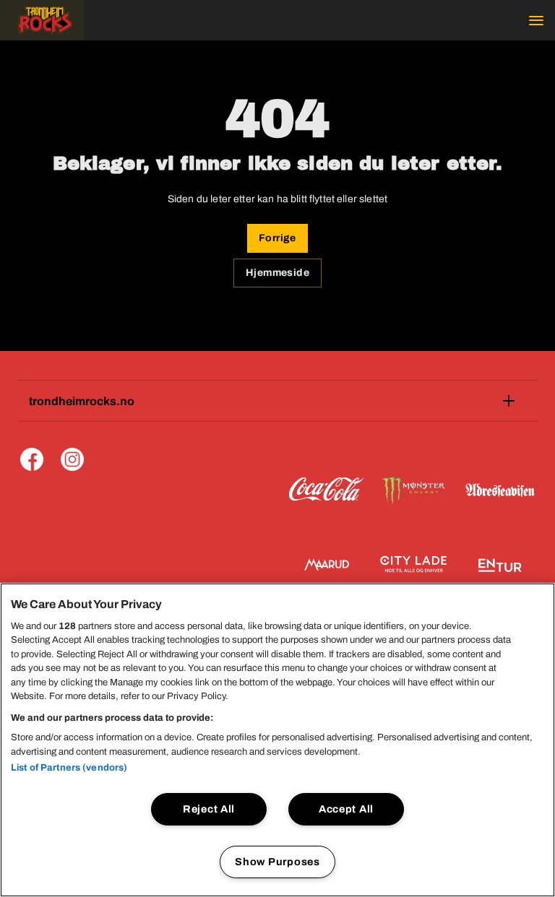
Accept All (346, 809)
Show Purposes (277, 861)
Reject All (209, 809)
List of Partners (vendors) (69, 768)
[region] (277, 740)
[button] (42, 20)
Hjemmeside (277, 272)
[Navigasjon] (536, 20)
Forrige (277, 238)
